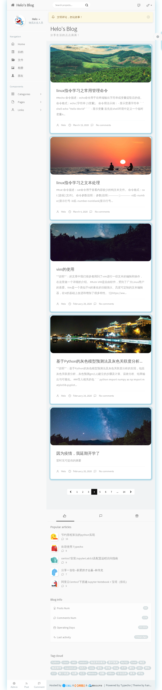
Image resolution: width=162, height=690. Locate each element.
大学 (123, 667)
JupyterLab (70, 667)
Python (55, 662)
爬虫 (131, 667)
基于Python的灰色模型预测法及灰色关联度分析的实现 (103, 361)
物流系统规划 (98, 662)
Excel (133, 662)
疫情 (107, 667)
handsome (151, 685)
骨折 (99, 667)
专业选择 (122, 673)
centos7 (83, 662)
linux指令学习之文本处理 (78, 182)
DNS (140, 667)
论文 (82, 673)
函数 (102, 673)
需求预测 (113, 662)
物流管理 (56, 667)
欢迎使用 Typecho (72, 546)
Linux (65, 662)
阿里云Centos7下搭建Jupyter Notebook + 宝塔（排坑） (94, 582)
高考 (132, 673)
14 (124, 491)
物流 (142, 662)
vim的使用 (65, 269)
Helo (63, 125)
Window (92, 673)
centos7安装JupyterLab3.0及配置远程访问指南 (89, 558)
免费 (74, 673)
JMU (74, 662)
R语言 (83, 667)
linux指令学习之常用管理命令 (82, 90)
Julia (91, 667)
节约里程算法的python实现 (78, 535)
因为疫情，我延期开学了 (78, 453)
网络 (147, 667)
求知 (140, 673)
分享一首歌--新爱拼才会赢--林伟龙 (82, 570)
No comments (103, 125)
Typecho (126, 685)
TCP (54, 673)
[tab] (64, 515)
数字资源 (64, 673)
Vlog (116, 667)
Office (111, 673)
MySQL (124, 662)
